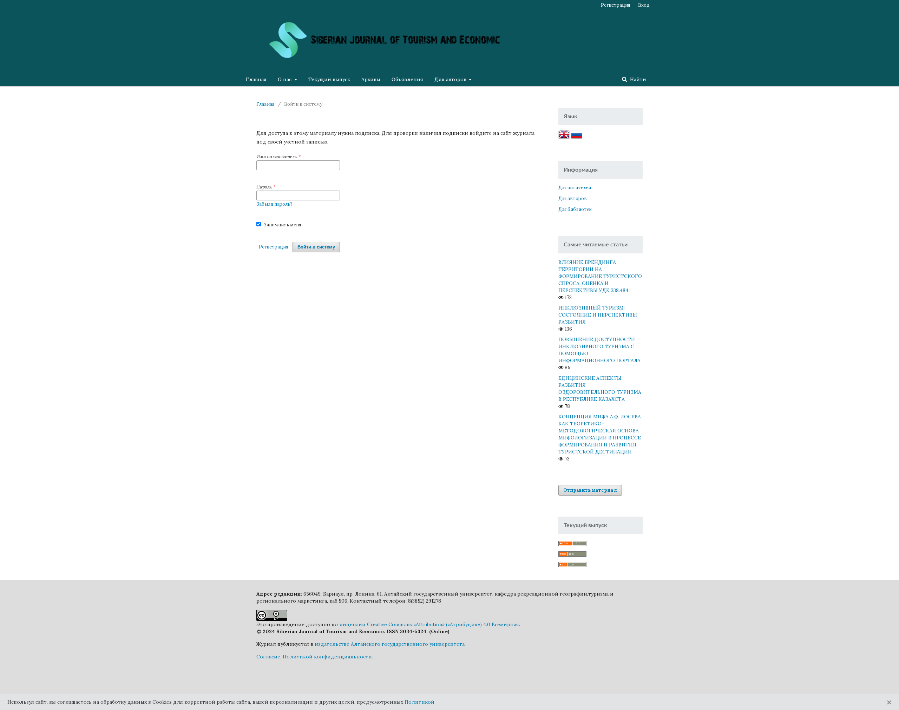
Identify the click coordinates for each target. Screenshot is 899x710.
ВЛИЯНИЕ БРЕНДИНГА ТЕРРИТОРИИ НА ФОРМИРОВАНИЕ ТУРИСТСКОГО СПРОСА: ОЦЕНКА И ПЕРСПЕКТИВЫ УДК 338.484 (600, 276)
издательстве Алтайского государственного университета (390, 644)
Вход (644, 5)
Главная (256, 79)
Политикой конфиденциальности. (328, 656)
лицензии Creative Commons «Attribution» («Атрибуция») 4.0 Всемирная (429, 624)
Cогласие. (268, 656)
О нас (285, 79)
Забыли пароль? (274, 204)
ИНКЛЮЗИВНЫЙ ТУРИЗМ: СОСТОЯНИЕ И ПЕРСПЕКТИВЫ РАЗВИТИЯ (597, 315)
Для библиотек (575, 209)
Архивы (370, 79)
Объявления (407, 79)
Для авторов (451, 79)
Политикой (419, 702)
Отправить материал (590, 490)
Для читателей (574, 188)
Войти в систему (316, 247)
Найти (637, 79)
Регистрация (615, 5)
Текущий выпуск (329, 79)
